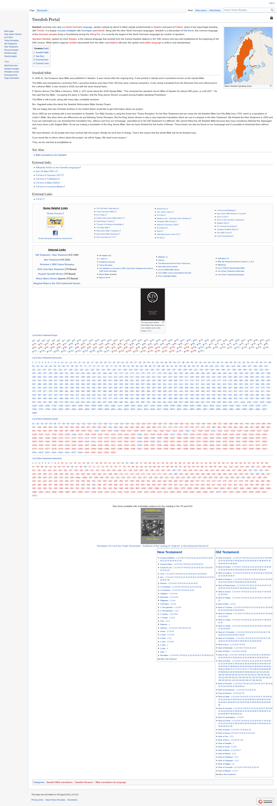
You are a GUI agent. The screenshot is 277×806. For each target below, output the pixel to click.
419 (34, 395)
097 (66, 431)
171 (121, 373)
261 (132, 380)
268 (170, 380)
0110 (149, 431)
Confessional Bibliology (226, 210)
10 (80, 340)
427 (77, 395)
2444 (159, 406)
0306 (238, 449)
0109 (142, 431)
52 (96, 344)
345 (110, 388)
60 (145, 344)
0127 (259, 431)
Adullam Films (222, 223)
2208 (153, 492)
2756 (258, 406)
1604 (209, 488)
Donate (50, 227)
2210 (159, 492)
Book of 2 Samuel (225, 613)
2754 (245, 406)
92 (102, 347)
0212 (100, 441)
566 (55, 402)
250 (72, 380)
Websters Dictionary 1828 (167, 225)
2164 (146, 492)
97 (132, 347)
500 (235, 398)
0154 (192, 434)
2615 (225, 406)
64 (169, 344)
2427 (146, 406)
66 (181, 344)
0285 (100, 449)
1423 (268, 402)
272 (192, 380)
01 (33, 424)
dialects (114, 42)
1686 (34, 492)
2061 (107, 406)
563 (110, 488)
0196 (231, 438)
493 (197, 398)
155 (34, 373)
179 (164, 373)
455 (230, 395)
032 (192, 424)
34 (226, 340)
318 (202, 384)
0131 (47, 434)
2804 (74, 409)
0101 (90, 431)
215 (121, 377)
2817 (159, 409)
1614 (216, 488)
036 (214, 424)
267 (164, 380)
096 (61, 431)
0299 (192, 449)
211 (99, 377)
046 (269, 424)
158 (50, 373)
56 (120, 344)
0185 (159, 438)
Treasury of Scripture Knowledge (109, 224)
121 (64, 351)
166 (94, 373)
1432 (41, 406)
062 (115, 427)
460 (257, 395)
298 (94, 384)
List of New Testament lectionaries (231, 275)
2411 (264, 492)
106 (194, 347)
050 (50, 427)
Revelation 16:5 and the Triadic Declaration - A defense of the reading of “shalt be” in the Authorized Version (151, 546)
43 (41, 344)
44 (47, 344)
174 (137, 373)
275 (208, 380)
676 (137, 402)
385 (88, 391)
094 (50, 431)
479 (121, 398)
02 (38, 424)
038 (225, 424)
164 (83, 373)
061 (110, 427)
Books (101, 274)
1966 (67, 492)
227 (186, 377)
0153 (185, 434)
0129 (34, 434)
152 (255, 370)
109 (216, 347)
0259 (166, 445)
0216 (126, 441)
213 (110, 377)
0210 (87, 441)
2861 (231, 409)
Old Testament (42, 255)
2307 (225, 492)
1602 (202, 488)
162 (72, 373)
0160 (231, 434)
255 (99, 380)
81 (35, 347)
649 (126, 488)
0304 (225, 449)
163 (77, 373)
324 (235, 384)
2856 (198, 409)
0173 (80, 438)
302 (115, 384)
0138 (87, 434)
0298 (185, 449)
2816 (152, 409)
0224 (179, 441)
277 (219, 380)
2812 (126, 409)
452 (213, 395)
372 (257, 388)
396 (148, 391)
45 (53, 344)
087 (252, 427)
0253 (126, 445)
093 (44, 431)
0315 (60, 452)
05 (51, 424)
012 (83, 424)
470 (72, 398)
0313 (47, 452)
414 (246, 391)
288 (39, 384)
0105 (116, 431)
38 (250, 340)
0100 (83, 431)
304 (126, 384)
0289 (126, 449)
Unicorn (161, 260)
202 (50, 377)
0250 (107, 445)
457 (241, 395)
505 (262, 398)
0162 (245, 434)
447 (186, 395)
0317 (73, 452)
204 (61, 377)
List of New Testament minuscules (231, 271)
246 (50, 380)
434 (115, 395)
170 (115, 373)
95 (120, 347)
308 (148, 384)
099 (77, 431)
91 (96, 347)
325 (241, 384)
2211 (166, 492)
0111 (155, 431)
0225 (185, 441)
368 (235, 388)
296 (83, 384)
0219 (146, 441)
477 (110, 398)
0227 (198, 441)
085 (241, 427)
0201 (264, 438)
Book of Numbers (225, 579)
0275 (34, 449)
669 (132, 402)
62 (157, 344)
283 (252, 380)
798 (153, 402)
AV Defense (161, 228)
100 (151, 347)
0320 (93, 452)
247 (55, 380)
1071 (236, 402)
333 (44, 388)
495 (208, 398)
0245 (74, 445)
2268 (126, 406)
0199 (251, 438)
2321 (231, 492)
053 (66, 427)
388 (104, 391)
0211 (93, 441)
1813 (67, 406)
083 (230, 427)
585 (66, 402)
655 (94, 402)
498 (224, 398)
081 (219, 427)
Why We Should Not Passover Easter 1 (233, 262)
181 (175, 373)
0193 (212, 438)
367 (230, 388)
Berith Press (161, 209)
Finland (179, 27)
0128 (266, 431)
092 (39, 431)
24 (165, 340)
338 (72, 388)
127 (107, 351)
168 (104, 373)
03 (42, 424)
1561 (176, 488)
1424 (34, 406)
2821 (185, 409)
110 (223, 347)
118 (43, 351)
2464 (185, 406)
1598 (189, 488)
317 (197, 384)
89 (84, 347)
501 (241, 398)
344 (104, 388)
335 (55, 388)
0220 (152, 441)
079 (208, 427)
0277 (47, 449)
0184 (153, 438)
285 (262, 380)
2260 (172, 492)
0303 (218, 449)
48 (72, 344)
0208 (74, 441)
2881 (251, 409)
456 (235, 395)
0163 (251, 434)
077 (197, 427)
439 (143, 395)
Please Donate (54, 213)
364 (213, 388)
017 (111, 424)
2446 (172, 406)
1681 (242, 488)
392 (126, 391)
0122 (226, 431)
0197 (238, 438)
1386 (156, 488)
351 (143, 388)
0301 (205, 449)
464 (39, 398)
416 (257, 391)
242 (268, 377)
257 (110, 380)
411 (230, 391)
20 (141, 340)
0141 (107, 434)
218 (137, 377)
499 (230, 398)
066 (137, 427)
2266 (205, 492)
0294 (159, 449)
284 (257, 380)
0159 (225, 434)
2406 (258, 492)
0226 (192, 441)
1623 (229, 488)
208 (83, 377)
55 (114, 344)
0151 (172, 434)
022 (138, 424)
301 (110, 384)
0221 (159, 441)
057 (88, 427)
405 (197, 391)
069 (153, 427)
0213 (106, 441)
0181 (133, 438)
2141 (113, 492)
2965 (34, 413)
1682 (248, 488)
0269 (231, 445)
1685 (268, 488)
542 (88, 488)
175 (143, 373)
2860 (225, 409)
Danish (101, 30)
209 (88, 377)
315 (186, 384)
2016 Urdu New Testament (50, 269)
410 (224, 391)
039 (230, 424)
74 (230, 344)
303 (121, 384)
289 (44, 384)
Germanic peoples (48, 34)
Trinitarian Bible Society (166, 221)
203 (55, 377)
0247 (87, 445)
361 (197, 388)
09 (68, 424)
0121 (220, 431)
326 (246, 384)
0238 (264, 441)
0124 (239, 431)
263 (143, 380)
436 (126, 395)
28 (189, 340)
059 (99, 427)
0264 (199, 445)
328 (257, 384)
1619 (222, 488)
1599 (196, 488)
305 (132, 384)
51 (90, 344)
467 (55, 398)
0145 (133, 434)
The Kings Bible (102, 227)
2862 (238, 409)
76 (242, 344)
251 (77, 380)
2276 (218, 492)
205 (66, 377)
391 (121, 391)
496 (213, 398)
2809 (107, 409)
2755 (251, 406)
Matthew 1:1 (163, 257)
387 (99, 391)
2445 (166, 406)
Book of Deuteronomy (226, 585)
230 (202, 377)
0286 (107, 449)
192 (235, 373)
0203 (41, 441)
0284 (93, 449)
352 (148, 388)
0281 (74, 449)
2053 (87, 406)
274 (203, 380)
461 (262, 395)
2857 (205, 409)
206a (78, 477)
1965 (61, 492)
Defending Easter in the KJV (168, 234)
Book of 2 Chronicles (226, 638)
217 (132, 377)
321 (219, 384)
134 (158, 351)
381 (66, 391)
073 (175, 427)
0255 (139, 445)
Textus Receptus (106, 265)
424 (61, 395)
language (87, 27)
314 (181, 384)
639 (77, 402)
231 (208, 377)
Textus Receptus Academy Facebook (54, 238)
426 (72, 395)
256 (104, 380)
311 (164, 384)
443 (164, 395)
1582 (47, 406)
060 (104, 427)
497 (219, 398)
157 (44, 373)
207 (77, 377)
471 (77, 398)
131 (136, 351)
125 (93, 351)
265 (153, 380)
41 (269, 340)
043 (252, 424)
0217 (133, 441)
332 (39, 388)
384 (83, 391)
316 (191, 384)
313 (175, 384)
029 (176, 424)
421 (44, 395)
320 (213, 384)
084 (235, 427)
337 (66, 388)
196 (257, 373)
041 (241, 424)
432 (104, 395)
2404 (244, 492)
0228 (205, 441)
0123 (233, 431)
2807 (93, 409)
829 (192, 402)
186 (203, 373)
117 (35, 351)
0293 (153, 449)
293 (66, 384)
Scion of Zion (222, 217)
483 (143, 398)
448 (192, 395)
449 (197, 395)
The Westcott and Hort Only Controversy (174, 263)
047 (34, 427)
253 (88, 380)
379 (55, 391)
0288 (120, 449)
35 (232, 340)
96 (126, 347)
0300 (199, 449)
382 (72, 391)
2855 (192, 409)
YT (113, 237)
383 (77, 391)
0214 (113, 441)
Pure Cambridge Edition (167, 276)
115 (259, 347)
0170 (61, 438)
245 (44, 380)
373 (262, 388)
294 (72, 384)
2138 (93, 492)
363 (208, 388)
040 (236, 424)
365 (219, 388)
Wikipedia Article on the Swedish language (57, 167)
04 (46, 424)
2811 (120, 409)
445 (175, 395)
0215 (120, 441)
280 (235, 380)
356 (170, 388)
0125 (246, 431)
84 (53, 347)
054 (72, 427)
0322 (106, 452)
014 (94, 424)
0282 (80, 449)
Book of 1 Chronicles (226, 632)
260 (126, 380)
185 (197, 373)
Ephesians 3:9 (223, 258)
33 (220, 340)
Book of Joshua (224, 592)
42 (35, 344)
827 (181, 402)
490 (181, 398)
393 (132, 391)
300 (104, 384)
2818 (166, 409)
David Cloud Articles (224, 236)
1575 (183, 488)
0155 (199, 434)
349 (132, 388)
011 (78, 424)
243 (34, 380)
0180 (126, 438)
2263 (185, 492)
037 (220, 424)
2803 (67, 409)
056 (83, 427)
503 (252, 398)
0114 (174, 431)
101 (158, 347)
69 (199, 344)
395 (143, 391)
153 (261, 370)
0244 (67, 445)
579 (61, 402)
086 (246, 427)
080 (213, 427)
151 (250, 370)
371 (252, 388)
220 (148, 377)
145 (217, 370)
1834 (74, 406)
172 (126, 373)
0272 (251, 445)
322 (224, 384)
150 (245, 370)
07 (59, 424)
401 (175, 391)
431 (99, 395)
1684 (262, 488)
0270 (238, 445)
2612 (205, 406)
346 (115, 388)
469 (66, 398)
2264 (192, 492)
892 (219, 402)
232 (213, 377)
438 (137, 395)
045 (263, 424)
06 (55, 424)
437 (132, 395)
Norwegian (86, 30)
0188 (179, 438)
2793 (54, 409)
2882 (258, 409)
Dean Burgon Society (104, 221)
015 (100, 424)
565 (50, 402)
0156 (205, 434)
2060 (100, 406)
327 (251, 384)
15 (110, 340)
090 (268, 427)
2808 (100, 409)
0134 (61, 434)
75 (236, 344)
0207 (67, 441)
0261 (179, 445)
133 (151, 351)
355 (164, 388)
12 (92, 340)
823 (159, 402)
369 (241, 388)
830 (197, 402)
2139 (100, 492)
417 (262, 391)
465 (44, 398)
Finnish (40, 30)
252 (83, 380)
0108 (136, 431)
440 (148, 395)
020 (127, 424)
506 (268, 398)
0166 (34, 438)
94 (114, 347)
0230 (218, 441)
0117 (194, 431)
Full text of (48, 175)
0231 (225, 441)
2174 (120, 406)
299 (99, 384)
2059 (93, 406)
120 (57, 351)
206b (84, 477)
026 (160, 424)
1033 (143, 488)
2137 (87, 492)
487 (164, 398)
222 (159, 377)
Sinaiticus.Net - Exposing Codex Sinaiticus (173, 218)
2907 (264, 409)
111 (230, 347)
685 (143, 402)
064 (126, 427)
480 (126, 398)
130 (129, 351)
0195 (225, 438)
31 (208, 340)
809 (132, 488)
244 (39, 380)
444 (170, 395)
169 (110, 373)
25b (132, 463)
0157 (212, 434)
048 (39, 427)
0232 (231, 441)
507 (34, 402)
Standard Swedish (41, 39)
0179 (120, 438)
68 (193, 344)
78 (254, 344)
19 (135, 340)
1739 (54, 406)
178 (159, 373)
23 (159, 340)
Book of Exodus (224, 567)
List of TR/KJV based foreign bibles (231, 268)
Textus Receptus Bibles (105, 212)
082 (224, 427)
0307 (245, 449)
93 (108, 347)
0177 (107, 438)
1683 (255, 488)
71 (212, 344)
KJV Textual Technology (226, 226)
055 (77, 427)
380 (61, 391)
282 (246, 380)
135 (165, 351)
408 (213, 391)
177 (153, 373)
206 (72, 377)
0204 (47, 441)
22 (153, 340)
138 (187, 351)
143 (206, 370)
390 (115, 391)
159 (55, 373)
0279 (61, 449)
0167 (41, 438)
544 (44, 402)
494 (203, 398)
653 (83, 402)
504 (257, 398)
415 (251, 391)
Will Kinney (222, 265)
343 (99, 388)
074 (181, 427)
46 (59, 344)
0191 (199, 438)
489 (175, 398)
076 (192, 427)
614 (72, 402)
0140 (100, 434)
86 (65, 347)
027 (165, 424)
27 (183, 340)
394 (137, 391)
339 (77, 388)
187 (208, 373)
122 (71, 351)
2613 (212, 406)
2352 (238, 492)
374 (268, 388)
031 (187, 424)
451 (208, 395)
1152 (249, 402)
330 (268, 384)
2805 (80, 409)
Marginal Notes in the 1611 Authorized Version (57, 283)
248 (61, 380)
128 (115, 351)
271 (186, 380)
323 (230, 384)
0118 (200, 431)
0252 (120, 445)
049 (44, 427)
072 (170, 427)
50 (84, 344)
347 (121, 388)
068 (148, 427)
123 (79, 351)
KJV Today (100, 215)
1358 (150, 488)
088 (257, 427)
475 (99, 398)
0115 (181, 431)
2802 (61, 409)
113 (245, 347)
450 (203, 395)
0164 (258, 434)
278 (224, 380)
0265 (205, 445)
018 (116, 424)
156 (39, 373)
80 (266, 344)
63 (163, 344)
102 (166, 347)
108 (209, 347)
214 (115, 377)
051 (55, 427)
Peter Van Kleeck (103, 237)
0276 (41, 449)
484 (148, 398)
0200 (258, 438)
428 (83, 395)
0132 (54, 434)
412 (235, 391)
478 (115, 398)
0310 (264, 449)
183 (186, 373)
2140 (107, 492)
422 (50, 395)
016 (105, 424)
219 (142, 377)
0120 (213, 431)
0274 (264, 445)
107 (202, 347)
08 (64, 424)
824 (164, 402)
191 (230, 373)
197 (262, 373)
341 (88, 388)
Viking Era (95, 34)
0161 (238, 434)
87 (72, 347)
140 (201, 351)
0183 (146, 438)
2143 (126, 492)
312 (170, 384)
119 (50, 351)
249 (66, 380)
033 (198, 424)
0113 (168, 431)
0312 (41, 452)
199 (34, 377)
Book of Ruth (223, 604)
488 (170, 398)
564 (115, 488)
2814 (139, 409)
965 (137, 488)
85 (59, 347)
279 (230, 380)
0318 (80, 452)
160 (61, 373)
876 (208, 402)
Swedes (73, 39)
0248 (93, 445)
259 (121, 380)
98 (139, 347)
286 (268, 380)
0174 (87, 438)
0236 (251, 441)
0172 (74, 438)
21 (147, 340)
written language (152, 42)
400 (170, 391)
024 (149, 424)
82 (41, 347)
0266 (212, 445)
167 (99, 373)
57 (126, 344)
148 (234, 370)
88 (78, 347)
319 (208, 384)
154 (266, 370)
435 (121, 395)
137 (180, 351)
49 (78, 344)
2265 (198, 492)
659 (115, 402)
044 (258, 424)
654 (88, 402)
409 (219, 391)
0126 (252, 431)
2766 (34, 409)
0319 (87, 452)
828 (186, 402)
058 (94, 427)
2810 (113, 409)
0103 (103, 431)
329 (262, 384)
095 (55, 431)
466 (50, 398)
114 (252, 347)
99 (145, 347)
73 (224, 344)
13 (98, 340)
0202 (34, 441)
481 (132, 398)
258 (115, 380)
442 (159, 395)
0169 (54, 438)
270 (181, 380)
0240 (41, 445)
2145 (139, 492)
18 (128, 340)
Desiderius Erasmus (107, 262)
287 (34, 384)
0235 (244, 441)
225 (175, 377)
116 (266, 347)
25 (171, 340)
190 (224, 373)
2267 (212, 492)
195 (252, 373)
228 (191, 377)
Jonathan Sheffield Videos (227, 229)
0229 (212, 441)
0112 (162, 431)
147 (228, 370)
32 (214, 340)
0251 (113, 445)
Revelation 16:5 (105, 255)
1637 (235, 488)
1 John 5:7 (103, 259)
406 (203, 391)
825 (170, 402)
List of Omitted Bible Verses (169, 270)
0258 (159, 445)
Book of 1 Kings (224, 620)
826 (175, 402)
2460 (179, 406)
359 (186, 388)
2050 (80, 406)
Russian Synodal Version (50, 274)
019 (121, 424)
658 (110, 402)
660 (121, 402)
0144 (126, 434)
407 (208, 391)
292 (61, 384)
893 (224, 402)
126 (100, 351)
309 (153, 384)
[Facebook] (55, 232)
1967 (74, 492)
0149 (159, 434)
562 (104, 488)
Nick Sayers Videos (164, 212)
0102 (96, 431)
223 (164, 377)
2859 (218, 409)
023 (143, 424)
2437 (153, 406)
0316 (67, 452)
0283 (87, 449)
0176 (100, 438)
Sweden (158, 27)
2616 (231, 406)
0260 (172, 445)
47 (65, 344)
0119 (207, 431)
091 (34, 431)
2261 (179, 492)
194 (246, 373)
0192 (205, 438)
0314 (54, 452)
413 (241, 391)
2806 (87, 409)
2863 (244, 409)
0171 (67, 438)
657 (104, 402)
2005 (80, 492)
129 (122, 351)
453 (219, 395)
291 (55, 384)
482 (137, 398)
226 (181, 377)
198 (268, 373)
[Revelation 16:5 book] (153, 525)
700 (148, 402)
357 (175, 388)
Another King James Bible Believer (109, 218)
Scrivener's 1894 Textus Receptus (57, 264)
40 (262, 340)
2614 (218, 406)
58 (132, 344)
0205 (54, 441)
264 (148, 380)
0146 (139, 434)
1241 (255, 402)
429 (88, 395)
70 (206, 344)
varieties (73, 42)
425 (66, 395)
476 (104, 398)
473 (88, 398)
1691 (41, 492)
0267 (218, 445)
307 (143, 384)
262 (137, 380)
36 (238, 340)
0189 (185, 438)
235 (230, 377)
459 (252, 395)
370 (246, 388)
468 (61, 398)
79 (260, 344)
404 (192, 391)
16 (116, 340)
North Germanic (74, 27)
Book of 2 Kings (224, 626)
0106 (123, 431)
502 (246, 398)
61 (151, 344)
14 (104, 340)
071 (164, 427)
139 (194, 351)
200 (39, 377)
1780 (61, 406)
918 (230, 402)
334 (50, 388)
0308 (251, 449)
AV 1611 (160, 238)
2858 (212, 409)
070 (159, 427)
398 (159, 391)
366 (224, 388)
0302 (212, 449)
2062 (113, 406)
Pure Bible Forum (223, 233)
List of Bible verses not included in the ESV (174, 273)
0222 (166, 441)
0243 (61, 445)
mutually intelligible (66, 30)
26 (177, 340)
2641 (238, 406)
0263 (192, 445)
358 (181, 388)
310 (159, 384)
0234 (238, 441)
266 (159, 380)
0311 (34, 452)
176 (148, 373)
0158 (218, 434)
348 (126, 388)
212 (104, 377)
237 (241, 377)
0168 (47, 438)
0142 (113, 434)
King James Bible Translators (107, 231)
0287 (113, 449)
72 (218, 344)
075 (186, 427)
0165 (264, 434)
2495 (199, 406)
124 (86, 351)
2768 (47, 409)
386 (94, 391)
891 (213, 402)
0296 (172, 449)
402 (181, 391)
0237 (258, 441)
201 (44, 377)
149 (239, 370)
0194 (218, 438)
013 (89, 424)
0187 (172, 438)
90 (90, 347)
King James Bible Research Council (230, 214)
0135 (67, 434)
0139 (93, 434)
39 (256, 340)
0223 (172, 441)
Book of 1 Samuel (225, 607)
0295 (166, 449)
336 (61, 388)
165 (88, 373)
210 (94, 377)
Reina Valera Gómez (46, 278)
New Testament (60, 255)
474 (94, 398)
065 (132, 427)
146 (223, 370)
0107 (129, 431)
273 (197, 380)
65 (175, 344)
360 (192, 388)
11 (86, 340)
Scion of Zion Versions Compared (230, 220)
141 (195, 370)
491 (186, 398)
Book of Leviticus (225, 573)
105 (187, 347)
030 (181, 424)
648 (121, 488)
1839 (54, 492)
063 (121, 427)
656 (99, 402)
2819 (172, 409)
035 (209, 424)
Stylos (159, 231)
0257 (153, 445)
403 (186, 391)
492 (192, 398)
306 (137, 384)
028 (170, 424)
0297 (179, 449)
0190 (192, 438)
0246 (80, 445)
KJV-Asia (160, 215)
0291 (139, 449)
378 (50, 391)
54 (108, 344)
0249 (100, 445)
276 (213, 380)
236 (235, 377)
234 (224, 377)
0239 (34, 445)
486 (159, 398)
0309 (258, 449)
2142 (120, 492)
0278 (54, 449)
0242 (54, 445)
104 (180, 347)
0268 (225, 445)
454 (224, 395)
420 (39, 395)
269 (175, 380)
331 (34, 388)
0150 (166, 434)
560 (94, 488)
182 (181, 373)
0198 (245, 438)
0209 (80, 441)
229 (197, 377)
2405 (251, 492)
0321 (100, 452)
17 (122, 340)
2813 (133, 409)
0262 (185, 445)
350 (137, 388)
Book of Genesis (224, 558)
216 (126, 377)
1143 (242, 402)
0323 (113, 452)
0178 (113, 438)
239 (251, 377)
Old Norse (189, 30)
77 (248, 344)
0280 (67, 449)
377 (44, 391)
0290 (133, 449)
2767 (41, 409)
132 (144, 351)
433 (110, 395)
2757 (264, 406)
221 (153, 377)
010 (73, 424)
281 (241, 380)
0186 (166, 438)
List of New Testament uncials (45, 419)
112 (237, 347)
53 (102, 344)
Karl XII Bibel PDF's (45, 171)
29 (195, 340)
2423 (139, 406)
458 (246, 395)
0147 (146, 434)
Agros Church (104, 277)
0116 (187, 431)
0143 (120, 434)
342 (94, 388)
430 (94, 395)
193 (241, 373)
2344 (133, 406)
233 (219, 377)
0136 (74, 434)
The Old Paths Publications (106, 208)
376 (39, 391)
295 (77, 384)
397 (153, 391)
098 (72, 431)
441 (153, 395)
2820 (179, 409)
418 (268, 391)
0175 (93, 438)
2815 (146, 409)
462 (268, 395)
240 (257, 377)
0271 (245, 445)
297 (88, 384)
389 (110, 391)
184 (192, 373)
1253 (262, 402)
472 (83, 398)
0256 (146, 445)
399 (164, 391)
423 (55, 395)
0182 (139, 438)
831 (203, 402)
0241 (47, 445)
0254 (133, 445)
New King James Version (168, 267)
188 (213, 373)
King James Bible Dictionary (107, 234)
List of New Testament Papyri (44, 335)
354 (159, 388)
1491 (163, 488)
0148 (153, 434)
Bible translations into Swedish (51, 155)
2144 (133, 492)
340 (83, 388)
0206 (61, 441)
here (148, 331)
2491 (192, 406)
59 (139, 344)
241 (262, 377)
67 (187, 344)
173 (132, 373)
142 (201, 370)
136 (172, 351)
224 (170, 377)
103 (173, 347)
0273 (258, 445)
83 (47, 347)
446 (181, 395)
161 (66, 373)
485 (153, 398)
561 (99, 488)
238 (246, 377)
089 (262, 427)
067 (143, 427)
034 (203, 424)
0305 (231, 449)
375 (34, 391)
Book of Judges (224, 598)
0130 (41, 434)
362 (203, 388)
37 (244, 340)
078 (203, 427)
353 (153, 388)
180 (170, 373)
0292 (146, 449)
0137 (80, 434)
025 (154, 424)
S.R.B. (39, 199)
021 (132, 424)
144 (212, 370)
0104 (110, 431)
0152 (179, 434)
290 (50, 384)
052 (61, 427)
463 (34, 398)
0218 (139, 441)
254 (94, 380)
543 (39, 402)
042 (247, 424)
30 (202, 340)
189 (219, 373)
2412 (34, 495)
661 (126, 402)
